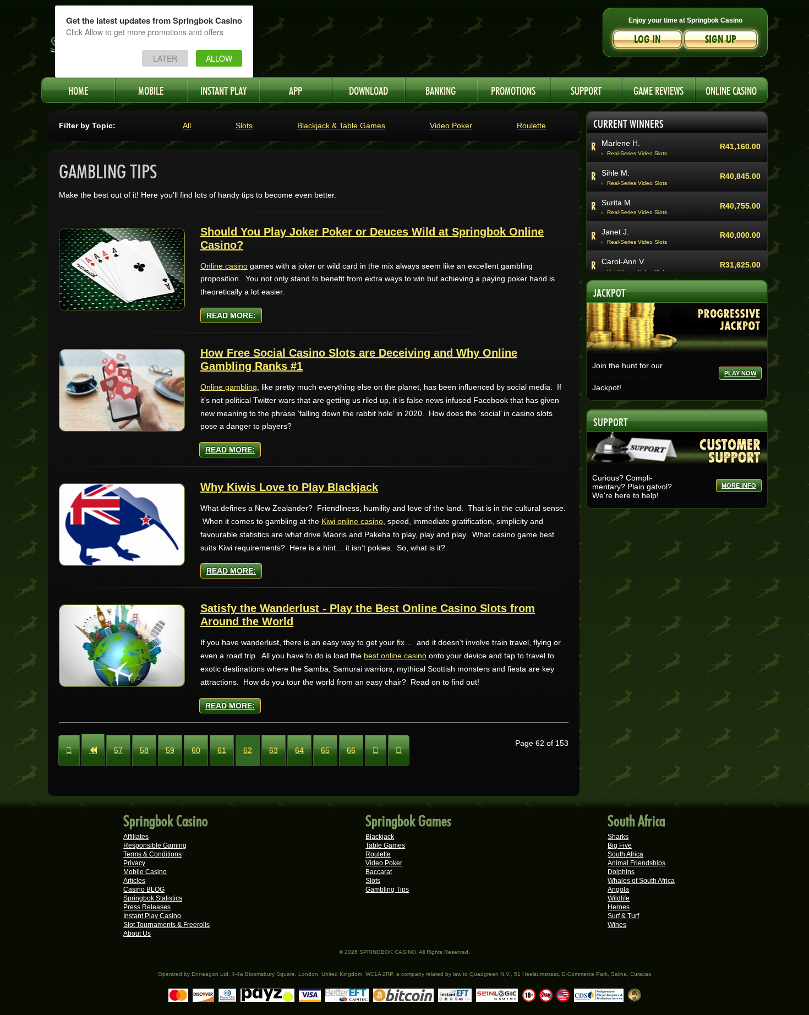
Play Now (740, 373)
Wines (617, 925)
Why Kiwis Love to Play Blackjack (289, 487)
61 (221, 750)
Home (78, 89)
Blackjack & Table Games (341, 125)
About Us (137, 933)
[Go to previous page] (93, 750)
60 (196, 750)
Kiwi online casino (352, 521)
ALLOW (219, 58)
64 (299, 750)
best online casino (395, 655)
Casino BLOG (144, 889)
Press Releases (147, 907)
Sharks (618, 837)
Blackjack (379, 837)
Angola (618, 889)
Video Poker (451, 125)
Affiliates (136, 837)
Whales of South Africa (641, 881)
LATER (165, 58)
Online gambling (228, 387)
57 (118, 750)
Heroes (619, 907)
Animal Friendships (636, 863)
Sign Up (720, 39)
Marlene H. (621, 143)
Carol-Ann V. (624, 261)
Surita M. (617, 202)
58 (144, 750)
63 (273, 750)
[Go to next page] (375, 750)
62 (247, 750)
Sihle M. (616, 172)
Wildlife (619, 898)
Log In (647, 39)
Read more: (231, 315)
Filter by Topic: (87, 125)
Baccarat (378, 872)
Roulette (531, 125)
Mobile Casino (145, 872)
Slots (244, 125)
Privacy (134, 863)
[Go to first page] (69, 750)
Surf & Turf (623, 916)
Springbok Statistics (152, 898)
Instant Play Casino (152, 916)
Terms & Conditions (152, 854)
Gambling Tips (387, 889)
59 (170, 750)
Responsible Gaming (155, 845)
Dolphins (621, 872)
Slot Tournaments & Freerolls (166, 925)
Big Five (620, 845)
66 (351, 750)
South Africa (625, 854)
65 (325, 750)
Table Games (385, 845)
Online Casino (731, 89)
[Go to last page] (398, 750)
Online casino (224, 265)
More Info (738, 485)
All (187, 125)
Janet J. (615, 231)
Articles (134, 881)
